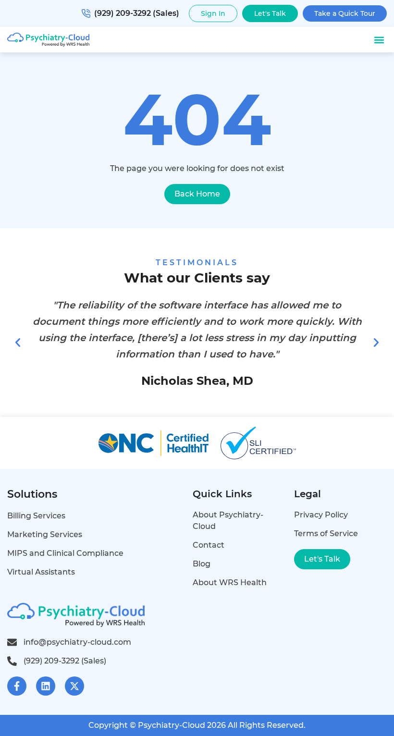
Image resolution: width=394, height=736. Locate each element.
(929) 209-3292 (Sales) (136, 13)
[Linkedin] (45, 686)
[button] (379, 40)
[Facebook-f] (16, 686)
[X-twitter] (74, 686)
